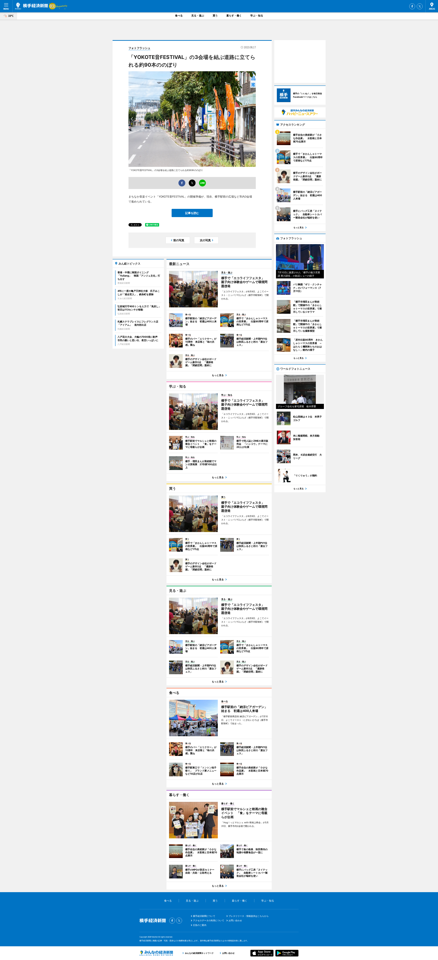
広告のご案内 (199, 925)
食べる (179, 15)
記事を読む (192, 213)
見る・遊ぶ (197, 15)
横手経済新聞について (204, 916)
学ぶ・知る (256, 15)
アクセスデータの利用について (208, 920)
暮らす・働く (234, 15)
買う (215, 15)
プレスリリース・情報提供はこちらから (249, 916)
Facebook (412, 6)
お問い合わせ (235, 920)
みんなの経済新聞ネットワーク (156, 953)
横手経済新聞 (31, 6)
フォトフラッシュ (139, 48)
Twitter (420, 6)
